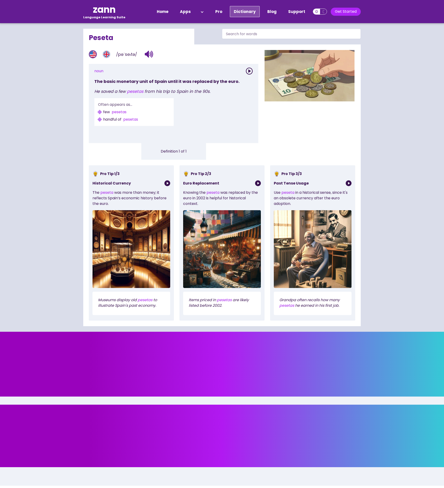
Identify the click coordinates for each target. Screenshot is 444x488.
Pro (218, 11)
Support (296, 11)
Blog (272, 11)
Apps (185, 11)
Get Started (346, 11)
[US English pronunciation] (93, 54)
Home (162, 11)
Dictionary (245, 11)
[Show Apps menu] (202, 11)
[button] (149, 54)
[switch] (320, 12)
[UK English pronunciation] (106, 54)
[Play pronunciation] (249, 71)
